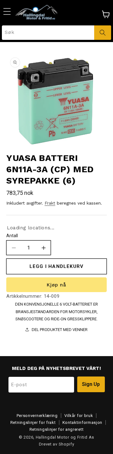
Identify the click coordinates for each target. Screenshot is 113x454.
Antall (12, 235)
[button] (7, 11)
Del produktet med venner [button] (60, 329)
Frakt (50, 203)
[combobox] (56, 32)
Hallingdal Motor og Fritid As (65, 437)
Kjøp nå (56, 285)
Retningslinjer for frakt (33, 422)
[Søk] (102, 32)
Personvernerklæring (37, 415)
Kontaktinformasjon (82, 422)
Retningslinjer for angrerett (57, 429)
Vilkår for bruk (78, 415)
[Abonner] (91, 384)
